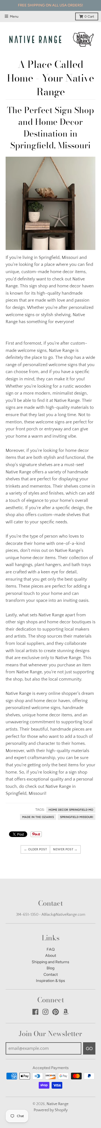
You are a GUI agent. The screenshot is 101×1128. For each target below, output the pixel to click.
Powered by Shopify (51, 1110)
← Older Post (35, 849)
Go (89, 1048)
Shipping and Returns (50, 962)
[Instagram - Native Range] (45, 1011)
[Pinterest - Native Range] (55, 1011)
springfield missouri (76, 817)
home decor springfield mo (71, 810)
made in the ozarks (38, 817)
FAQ (51, 949)
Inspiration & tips (50, 980)
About (50, 955)
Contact (50, 974)
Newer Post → (65, 849)
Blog (50, 968)
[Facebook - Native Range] (35, 1011)
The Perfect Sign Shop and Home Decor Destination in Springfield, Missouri (50, 128)
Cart (89, 16)
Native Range (57, 1104)
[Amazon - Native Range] (65, 1011)
